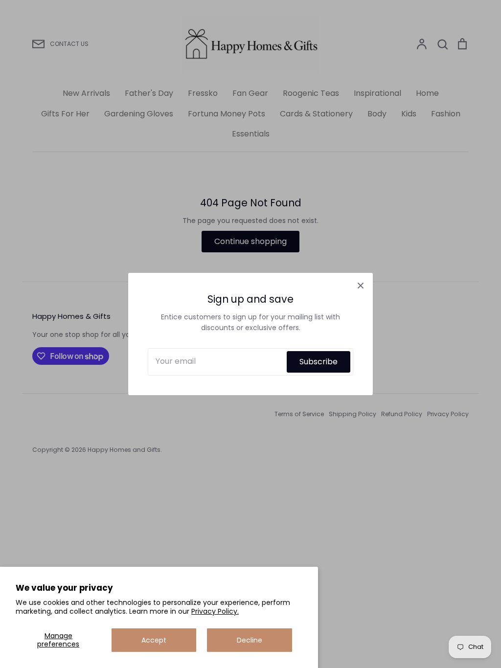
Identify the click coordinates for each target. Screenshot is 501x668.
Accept (153, 640)
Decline (249, 640)
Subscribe (318, 361)
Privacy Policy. (215, 611)
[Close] (360, 285)
